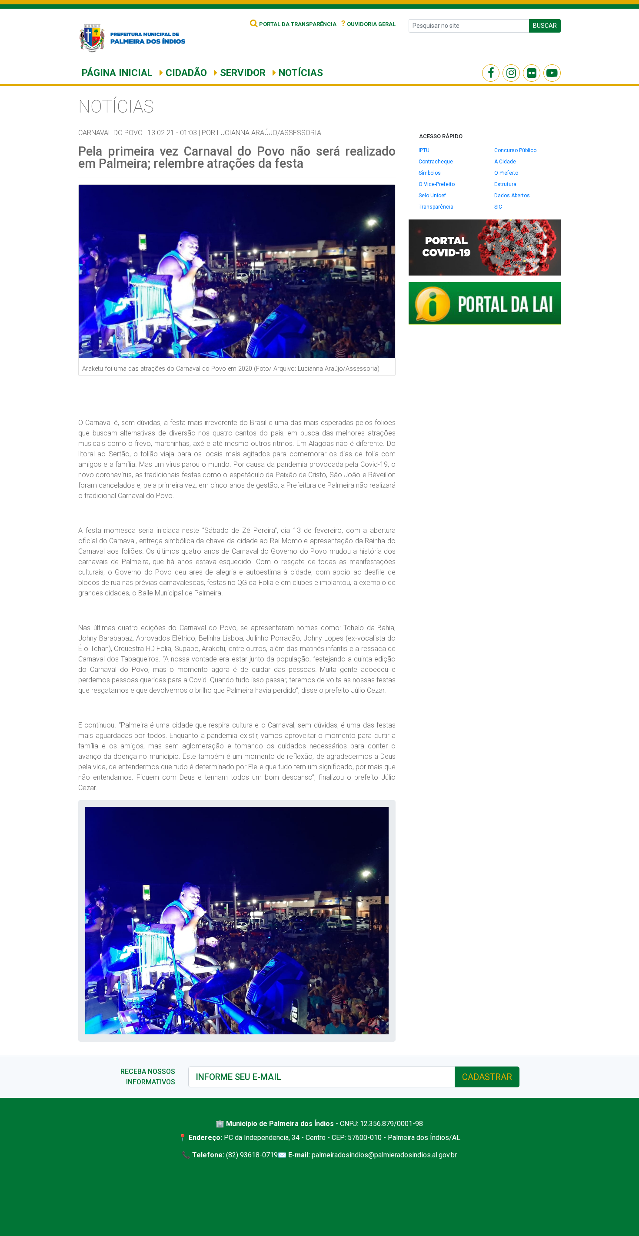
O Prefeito (506, 173)
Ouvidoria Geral (368, 24)
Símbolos (430, 173)
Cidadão (185, 72)
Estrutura (505, 184)
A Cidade (505, 162)
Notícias (299, 72)
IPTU (424, 150)
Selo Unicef (432, 196)
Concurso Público (515, 150)
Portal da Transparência (297, 24)
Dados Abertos (512, 196)
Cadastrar (487, 1077)
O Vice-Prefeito (437, 184)
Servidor (241, 72)
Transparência (436, 207)
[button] (381, 815)
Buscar (545, 25)
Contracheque (436, 162)
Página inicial (117, 72)
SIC (498, 207)
